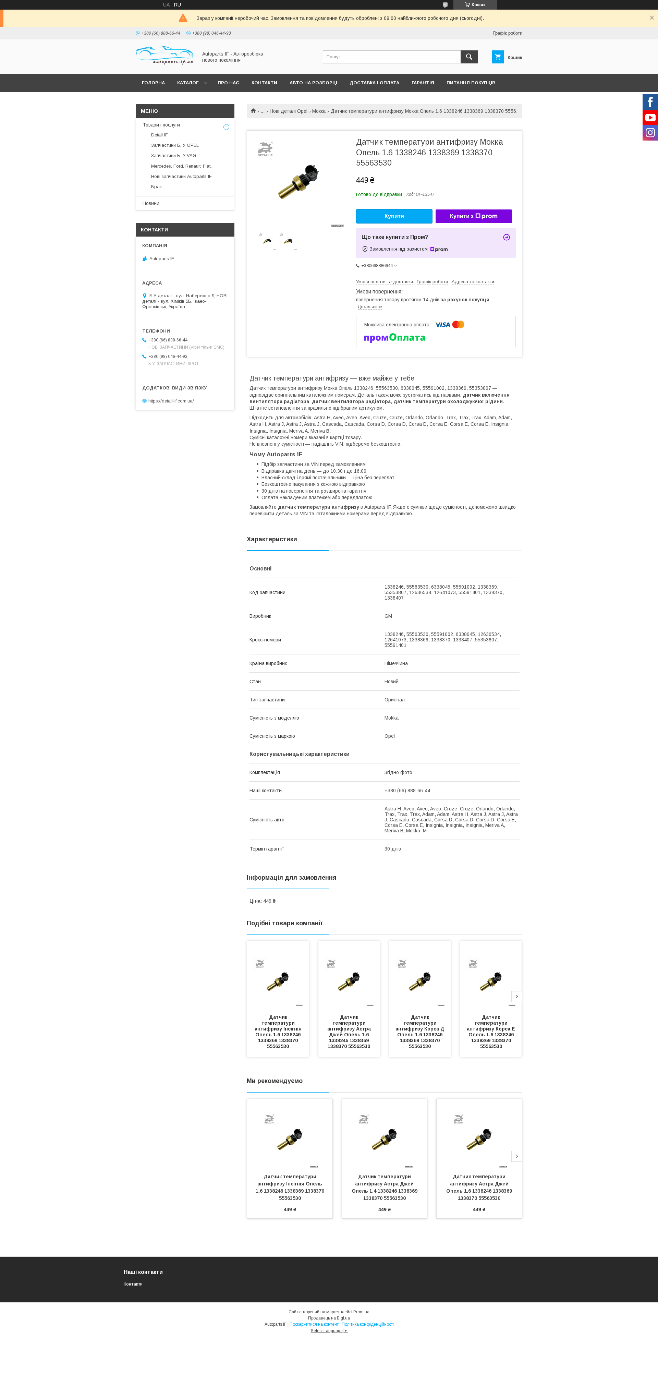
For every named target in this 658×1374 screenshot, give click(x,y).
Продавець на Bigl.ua (329, 1318)
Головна (153, 82)
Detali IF (159, 134)
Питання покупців (471, 82)
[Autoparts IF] (165, 65)
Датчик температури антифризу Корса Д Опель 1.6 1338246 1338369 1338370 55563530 (420, 1031)
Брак (156, 186)
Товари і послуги (161, 125)
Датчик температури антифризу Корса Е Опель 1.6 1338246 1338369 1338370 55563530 (491, 1031)
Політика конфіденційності (368, 1324)
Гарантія (423, 82)
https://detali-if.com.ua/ (171, 400)
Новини (151, 203)
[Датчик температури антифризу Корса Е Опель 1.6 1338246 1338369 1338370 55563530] (491, 975)
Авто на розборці (313, 82)
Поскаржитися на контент (314, 1324)
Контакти (264, 82)
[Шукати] (469, 56)
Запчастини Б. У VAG (173, 155)
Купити (394, 216)
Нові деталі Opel (288, 111)
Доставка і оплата (374, 82)
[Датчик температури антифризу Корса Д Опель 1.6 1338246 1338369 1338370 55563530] (420, 975)
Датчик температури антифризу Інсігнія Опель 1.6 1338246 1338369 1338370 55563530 (279, 1031)
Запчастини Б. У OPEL (175, 145)
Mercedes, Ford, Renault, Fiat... (182, 166)
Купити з (462, 216)
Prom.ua (361, 1312)
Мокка (319, 111)
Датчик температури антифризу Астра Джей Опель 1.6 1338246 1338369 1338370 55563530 (349, 1031)
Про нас (228, 82)
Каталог (187, 82)
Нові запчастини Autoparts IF (181, 176)
